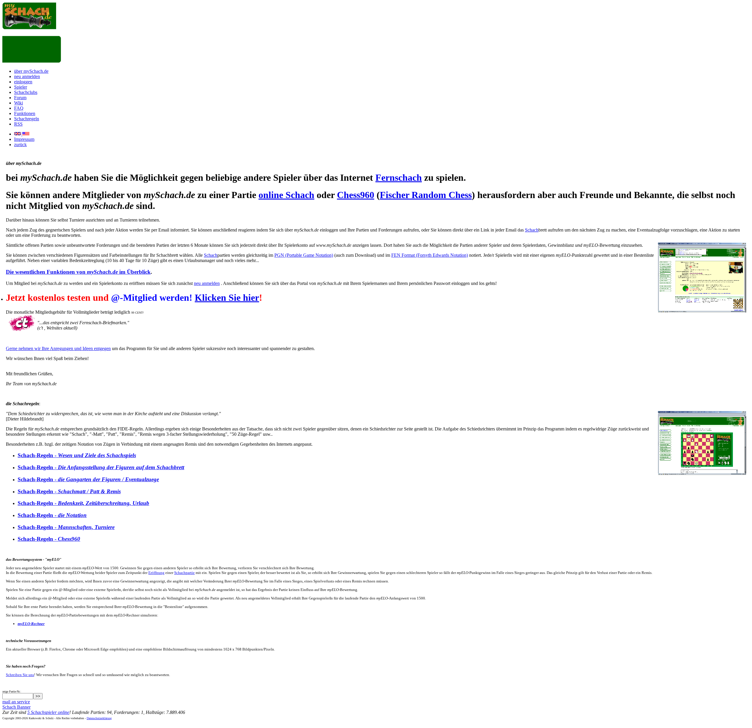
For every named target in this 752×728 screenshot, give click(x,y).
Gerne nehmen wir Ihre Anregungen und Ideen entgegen (58, 348)
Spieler (20, 87)
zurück (20, 144)
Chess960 (355, 195)
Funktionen (24, 113)
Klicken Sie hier (227, 297)
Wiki (18, 102)
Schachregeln (26, 118)
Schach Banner (16, 707)
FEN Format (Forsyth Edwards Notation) (429, 255)
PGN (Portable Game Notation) (303, 255)
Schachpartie (184, 572)
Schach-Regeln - (77, 455)
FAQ (19, 108)
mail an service (16, 701)
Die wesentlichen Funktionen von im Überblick (78, 272)
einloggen (23, 81)
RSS (18, 123)
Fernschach (398, 177)
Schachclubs (25, 92)
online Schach (286, 195)
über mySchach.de (31, 71)
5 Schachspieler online (48, 712)
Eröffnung (156, 572)
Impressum (24, 139)
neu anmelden (27, 76)
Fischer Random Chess (426, 195)
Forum (20, 97)
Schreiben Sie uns (20, 675)
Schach (531, 229)
